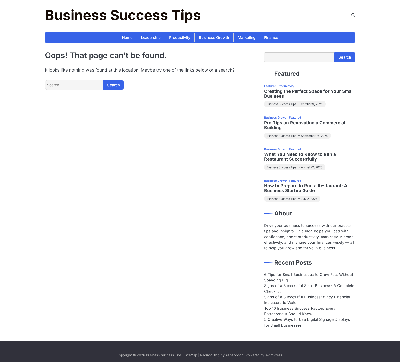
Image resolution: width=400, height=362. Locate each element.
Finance (271, 37)
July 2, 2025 (309, 198)
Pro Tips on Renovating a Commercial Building (304, 125)
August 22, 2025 (311, 167)
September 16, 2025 (314, 135)
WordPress (273, 355)
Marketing (247, 37)
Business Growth (214, 37)
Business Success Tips (123, 15)
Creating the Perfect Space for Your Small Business (309, 94)
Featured (270, 86)
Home (127, 37)
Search (344, 57)
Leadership (151, 37)
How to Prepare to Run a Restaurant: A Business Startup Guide (305, 188)
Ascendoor (234, 355)
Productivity (179, 37)
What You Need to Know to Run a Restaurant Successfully (300, 157)
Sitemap (191, 355)
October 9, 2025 (311, 104)
